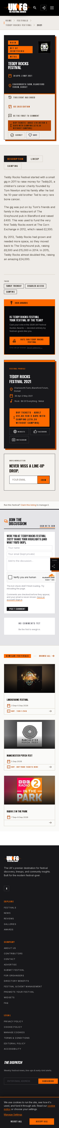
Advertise (10, 964)
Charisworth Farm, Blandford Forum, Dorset (28, 85)
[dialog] (29, 1112)
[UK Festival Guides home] (29, 860)
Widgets (9, 997)
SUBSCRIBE (48, 1081)
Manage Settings (13, 1114)
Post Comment (17, 608)
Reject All (16, 1121)
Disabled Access (35, 286)
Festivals (22, 20)
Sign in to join (47, 526)
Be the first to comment (23, 116)
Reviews (9, 918)
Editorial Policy (14, 1043)
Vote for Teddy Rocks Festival (27, 341)
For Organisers (14, 975)
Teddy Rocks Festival (19, 25)
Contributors (13, 953)
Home (9, 20)
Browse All (47, 656)
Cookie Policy (13, 1027)
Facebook (40, 431)
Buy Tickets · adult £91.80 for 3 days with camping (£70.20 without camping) (28, 125)
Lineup (35, 159)
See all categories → (34, 348)
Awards (8, 929)
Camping (12, 166)
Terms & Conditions (17, 1038)
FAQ (6, 1003)
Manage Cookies (14, 1032)
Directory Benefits (16, 981)
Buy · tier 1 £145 (17, 711)
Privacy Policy (13, 1021)
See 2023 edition (19, 107)
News (7, 913)
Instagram (19, 439)
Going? (16, 135)
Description (15, 159)
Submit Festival (14, 970)
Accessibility (12, 1049)
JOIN (43, 480)
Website (19, 431)
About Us (10, 948)
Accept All (42, 1121)
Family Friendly (14, 286)
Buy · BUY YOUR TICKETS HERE (22, 767)
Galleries (10, 924)
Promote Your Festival (19, 992)
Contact (9, 959)
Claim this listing (28, 505)
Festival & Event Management (23, 986)
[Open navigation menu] (52, 8)
